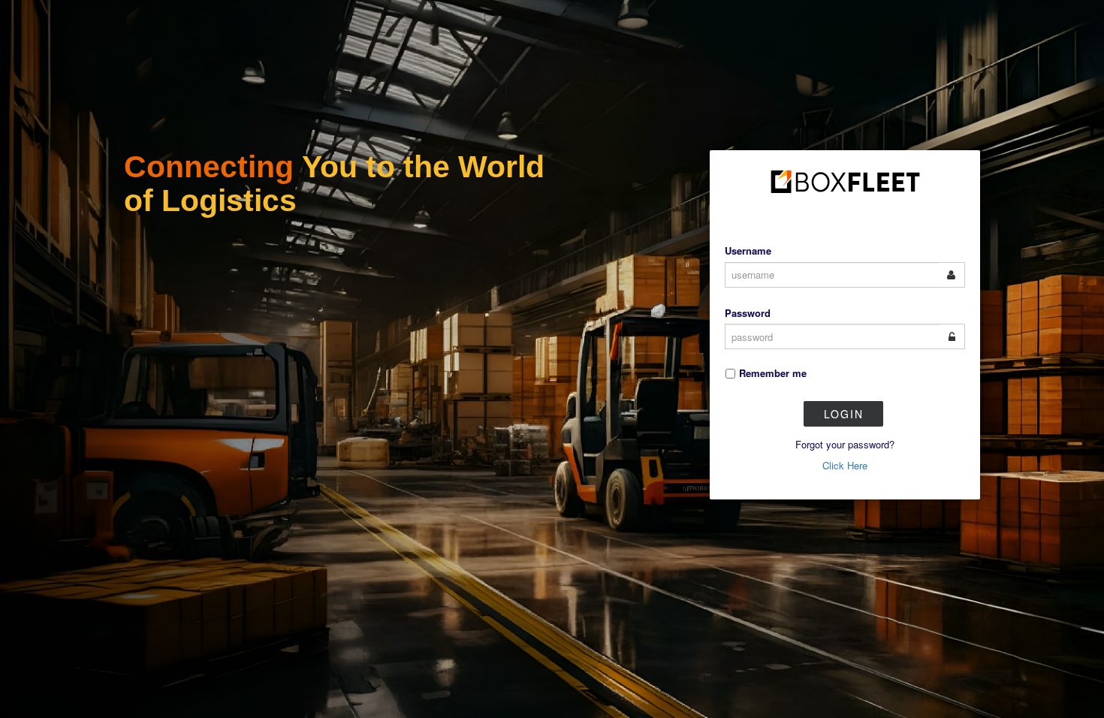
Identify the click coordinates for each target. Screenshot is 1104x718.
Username (748, 251)
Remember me (773, 373)
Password (748, 313)
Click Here (844, 465)
